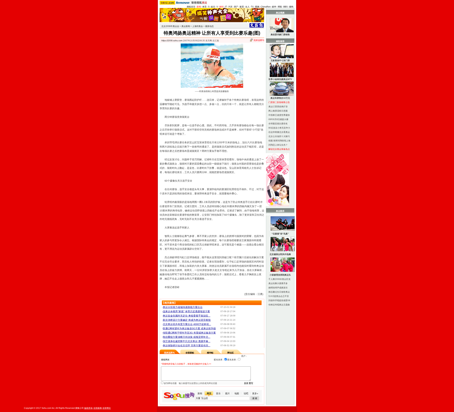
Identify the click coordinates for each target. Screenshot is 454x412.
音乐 (218, 393)
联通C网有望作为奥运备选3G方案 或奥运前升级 (189, 328)
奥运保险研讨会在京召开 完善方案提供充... (186, 345)
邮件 (274, 6)
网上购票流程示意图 (278, 111)
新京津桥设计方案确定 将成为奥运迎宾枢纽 (187, 320)
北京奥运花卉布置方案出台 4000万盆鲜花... (187, 324)
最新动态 (209, 26)
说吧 (246, 393)
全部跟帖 (190, 353)
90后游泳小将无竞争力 (279, 128)
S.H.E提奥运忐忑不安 (278, 296)
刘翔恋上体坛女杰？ (278, 145)
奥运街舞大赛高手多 (278, 283)
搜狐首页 (191, 6)
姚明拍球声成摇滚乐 (278, 287)
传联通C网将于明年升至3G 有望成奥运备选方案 (189, 332)
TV (252, 6)
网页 (209, 393)
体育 (204, 6)
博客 (280, 6)
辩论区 (230, 353)
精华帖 (210, 353)
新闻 (199, 6)
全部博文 (106, 408)
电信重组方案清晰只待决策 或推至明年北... (186, 337)
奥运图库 (280, 211)
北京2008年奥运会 (170, 26)
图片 (227, 393)
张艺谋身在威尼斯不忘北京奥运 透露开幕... (186, 341)
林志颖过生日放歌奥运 (279, 292)
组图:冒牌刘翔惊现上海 (279, 140)
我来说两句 (259, 40)
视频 (257, 6)
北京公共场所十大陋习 (279, 136)
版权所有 (88, 408)
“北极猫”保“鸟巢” (280, 234)
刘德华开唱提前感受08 (279, 300)
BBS (285, 6)
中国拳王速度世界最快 (279, 115)
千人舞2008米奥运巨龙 (279, 279)
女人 (247, 6)
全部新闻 (97, 408)
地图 (236, 393)
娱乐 (213, 6)
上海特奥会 (197, 26)
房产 (236, 6)
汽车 (230, 6)
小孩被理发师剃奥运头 (280, 275)
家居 (242, 6)
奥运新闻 (185, 26)
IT (226, 6)
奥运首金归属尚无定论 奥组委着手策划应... (186, 315)
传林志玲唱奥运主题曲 (279, 304)
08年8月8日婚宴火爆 (278, 119)
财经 (221, 6)
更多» (255, 393)
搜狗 (291, 6)
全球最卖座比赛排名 (278, 123)
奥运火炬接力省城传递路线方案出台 (183, 307)
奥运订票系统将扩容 (278, 106)
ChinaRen (266, 6)
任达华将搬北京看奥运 (279, 132)
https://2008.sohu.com (171, 40)
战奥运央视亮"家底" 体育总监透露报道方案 (186, 311)
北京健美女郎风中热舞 (280, 254)
